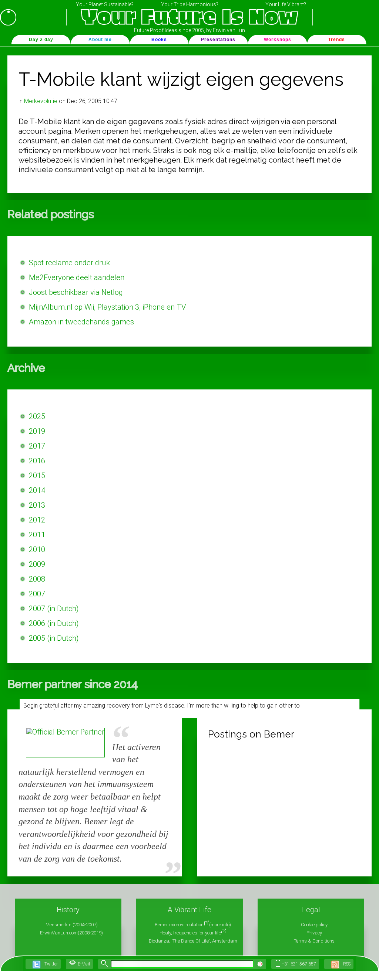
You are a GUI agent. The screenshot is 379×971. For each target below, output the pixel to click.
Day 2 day (41, 39)
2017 (37, 446)
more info (220, 924)
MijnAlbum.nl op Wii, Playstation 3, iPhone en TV (107, 307)
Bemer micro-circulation (179, 924)
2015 (37, 475)
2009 (37, 564)
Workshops (277, 39)
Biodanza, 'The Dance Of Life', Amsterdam (193, 941)
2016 (37, 460)
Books (159, 39)
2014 (37, 490)
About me (100, 39)
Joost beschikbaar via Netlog (76, 292)
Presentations (218, 39)
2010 (37, 549)
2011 (37, 534)
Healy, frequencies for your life (190, 933)
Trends (336, 39)
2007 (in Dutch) (54, 608)
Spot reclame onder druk (69, 262)
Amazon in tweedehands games (81, 321)
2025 (37, 416)
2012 (37, 519)
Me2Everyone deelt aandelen (76, 277)
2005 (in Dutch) (54, 638)
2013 (37, 505)
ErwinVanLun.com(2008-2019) (71, 933)
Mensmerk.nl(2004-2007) (72, 924)
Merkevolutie (40, 101)
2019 (37, 431)
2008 (37, 579)
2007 (37, 593)
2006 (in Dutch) (54, 623)
